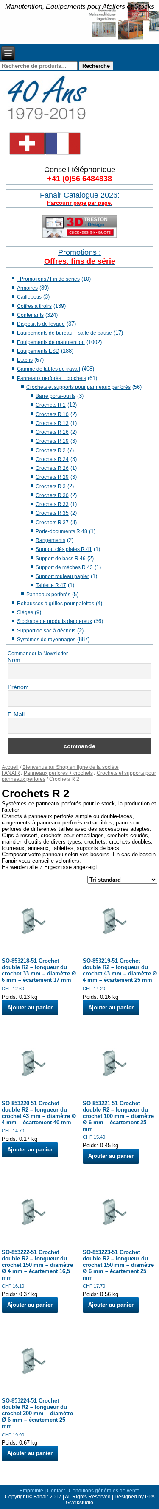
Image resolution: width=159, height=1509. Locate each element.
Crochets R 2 (51, 450)
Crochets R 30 (52, 495)
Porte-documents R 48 (61, 531)
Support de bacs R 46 (61, 559)
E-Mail (16, 714)
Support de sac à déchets (46, 631)
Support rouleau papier (62, 576)
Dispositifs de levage (41, 324)
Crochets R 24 (52, 459)
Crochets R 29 (52, 477)
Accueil (10, 767)
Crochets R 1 (51, 405)
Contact (56, 1491)
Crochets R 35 (52, 513)
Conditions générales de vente (104, 1491)
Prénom (18, 687)
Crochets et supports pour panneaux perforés (78, 387)
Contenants (30, 315)
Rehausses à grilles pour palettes (55, 603)
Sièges (25, 612)
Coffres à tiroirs (34, 306)
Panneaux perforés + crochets (51, 378)
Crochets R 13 (52, 423)
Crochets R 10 (52, 414)
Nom (14, 660)
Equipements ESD (38, 351)
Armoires (27, 288)
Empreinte (31, 1491)
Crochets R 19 (52, 441)
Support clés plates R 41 (64, 549)
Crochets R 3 (51, 486)
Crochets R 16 (52, 432)
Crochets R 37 (52, 522)
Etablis (25, 360)
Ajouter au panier (30, 1007)
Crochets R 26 (52, 468)
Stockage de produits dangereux (54, 621)
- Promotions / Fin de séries (48, 279)
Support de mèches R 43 (64, 567)
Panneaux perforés (48, 595)
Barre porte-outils (55, 396)
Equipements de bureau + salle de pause (64, 333)
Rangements (50, 540)
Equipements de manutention (51, 342)
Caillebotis (29, 297)
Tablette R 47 (51, 585)
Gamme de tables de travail (48, 369)
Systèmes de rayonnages (46, 640)
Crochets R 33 (52, 504)
